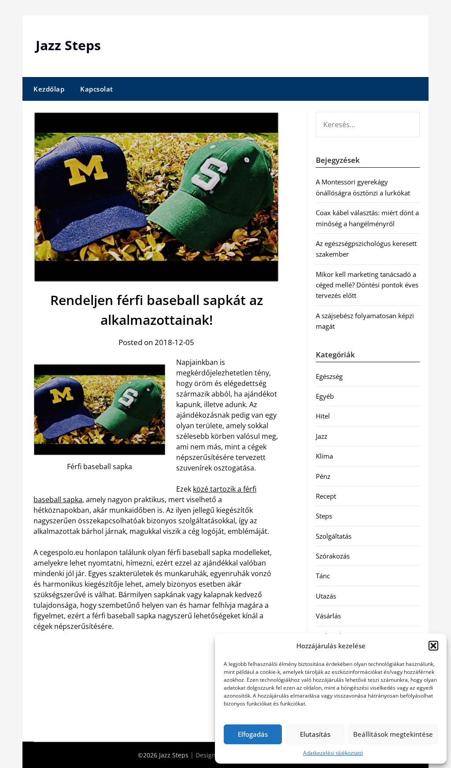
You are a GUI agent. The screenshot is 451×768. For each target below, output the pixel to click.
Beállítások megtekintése (393, 734)
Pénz (323, 476)
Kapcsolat (96, 89)
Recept (326, 496)
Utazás (326, 596)
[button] (433, 645)
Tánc (323, 575)
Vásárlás (328, 615)
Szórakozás (333, 555)
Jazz (321, 436)
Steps (324, 515)
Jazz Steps (68, 45)
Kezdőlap (48, 89)
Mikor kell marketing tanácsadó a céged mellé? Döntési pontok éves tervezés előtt (367, 285)
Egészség (329, 376)
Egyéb (325, 396)
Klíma (324, 456)
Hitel (323, 416)
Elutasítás (315, 734)
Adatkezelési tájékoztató (333, 753)
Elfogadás (253, 734)
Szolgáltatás (333, 536)
